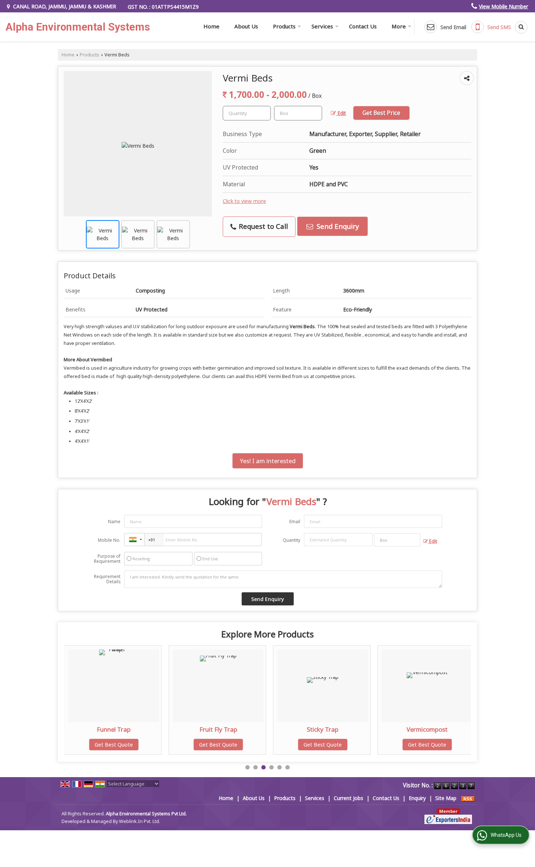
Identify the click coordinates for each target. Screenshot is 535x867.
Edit (341, 113)
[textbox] (298, 113)
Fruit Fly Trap (218, 729)
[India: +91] (134, 539)
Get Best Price (381, 113)
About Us (246, 26)
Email (294, 521)
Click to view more (244, 201)
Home (211, 26)
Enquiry (417, 798)
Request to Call (262, 226)
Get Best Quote (114, 744)
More (399, 26)
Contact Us (363, 26)
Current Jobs (348, 798)
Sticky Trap (322, 729)
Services (322, 26)
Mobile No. (109, 540)
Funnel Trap (114, 729)
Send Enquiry (337, 226)
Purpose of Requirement (107, 559)
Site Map (445, 798)
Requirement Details (107, 579)
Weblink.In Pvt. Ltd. (139, 821)
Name (114, 521)
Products (284, 26)
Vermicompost (427, 729)
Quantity (291, 540)
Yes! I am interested (268, 461)
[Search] (518, 27)
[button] (503, 6)
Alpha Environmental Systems (77, 27)
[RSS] (468, 798)
